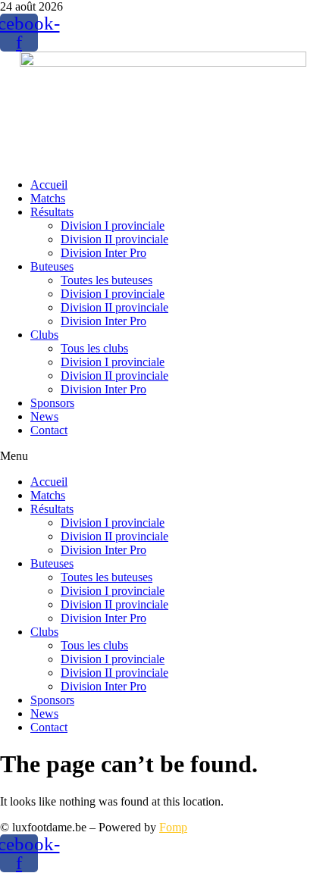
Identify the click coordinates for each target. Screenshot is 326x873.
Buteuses (52, 266)
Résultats (52, 211)
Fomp (173, 827)
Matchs (47, 198)
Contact (48, 430)
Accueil (48, 184)
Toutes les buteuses (106, 280)
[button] (163, 456)
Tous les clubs (94, 348)
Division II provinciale (114, 239)
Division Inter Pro (103, 252)
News (44, 416)
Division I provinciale (113, 225)
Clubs (44, 334)
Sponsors (52, 402)
